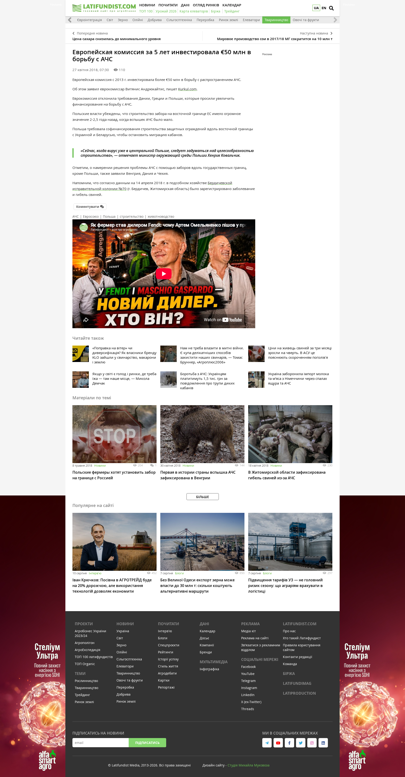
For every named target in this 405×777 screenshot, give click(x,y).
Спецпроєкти (168, 645)
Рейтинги (165, 652)
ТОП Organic (85, 664)
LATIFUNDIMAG (297, 683)
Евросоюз (91, 216)
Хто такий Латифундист (302, 638)
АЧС (75, 216)
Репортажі (166, 687)
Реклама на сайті (255, 638)
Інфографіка (209, 669)
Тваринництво (276, 20)
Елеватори (251, 20)
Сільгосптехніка (179, 20)
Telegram (248, 680)
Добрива (155, 20)
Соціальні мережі (259, 659)
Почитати (168, 623)
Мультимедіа (214, 661)
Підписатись (147, 742)
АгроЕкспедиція (87, 650)
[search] (331, 8)
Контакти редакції (297, 657)
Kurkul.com (187, 89)
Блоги (179, 573)
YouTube (248, 673)
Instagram (249, 688)
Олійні (137, 20)
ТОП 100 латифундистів (94, 657)
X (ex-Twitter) (251, 702)
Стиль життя (168, 666)
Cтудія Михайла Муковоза (249, 765)
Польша (109, 216)
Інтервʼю (95, 573)
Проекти (84, 623)
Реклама (250, 623)
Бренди (206, 652)
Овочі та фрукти (306, 20)
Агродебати (167, 673)
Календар (207, 631)
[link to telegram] (267, 742)
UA (316, 7)
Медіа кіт (248, 631)
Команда (290, 664)
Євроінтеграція (89, 20)
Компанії (207, 645)
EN (324, 7)
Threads (247, 709)
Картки (163, 680)
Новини (100, 465)
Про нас (289, 631)
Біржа (289, 673)
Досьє (204, 638)
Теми (80, 673)
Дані (204, 623)
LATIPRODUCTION (299, 693)
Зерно (123, 20)
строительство (131, 216)
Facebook (248, 666)
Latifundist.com (299, 623)
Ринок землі (228, 20)
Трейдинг (82, 695)
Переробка (205, 20)
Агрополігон (84, 642)
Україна (122, 631)
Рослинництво (86, 680)
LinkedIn (248, 695)
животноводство (161, 216)
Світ (110, 20)
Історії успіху (168, 659)
